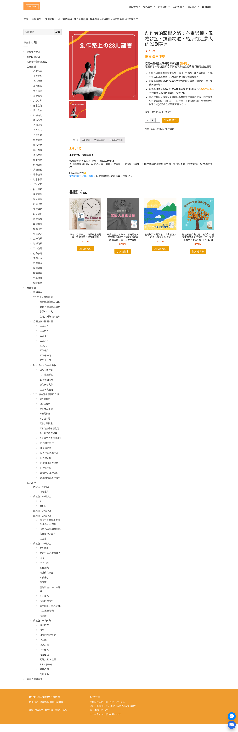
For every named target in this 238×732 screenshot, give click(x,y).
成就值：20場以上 (42, 515)
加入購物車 (170, 120)
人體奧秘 (37, 169)
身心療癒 (37, 80)
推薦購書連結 (155, 56)
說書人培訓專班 (35, 679)
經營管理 (37, 199)
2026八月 (44, 340)
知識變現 (49, 19)
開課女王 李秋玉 (48, 659)
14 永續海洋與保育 (49, 462)
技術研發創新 (46, 384)
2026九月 (44, 345)
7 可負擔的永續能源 (49, 428)
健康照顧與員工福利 (50, 301)
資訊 (75, 140)
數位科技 (37, 189)
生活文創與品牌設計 (50, 316)
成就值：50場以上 (42, 487)
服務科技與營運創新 (50, 306)
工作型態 (37, 248)
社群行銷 (37, 243)
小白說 (43, 639)
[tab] (75, 140)
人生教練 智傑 (47, 610)
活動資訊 (86, 140)
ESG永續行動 (46, 369)
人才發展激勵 (46, 374)
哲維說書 (44, 674)
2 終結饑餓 (45, 403)
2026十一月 (45, 355)
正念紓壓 (37, 76)
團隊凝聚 (37, 223)
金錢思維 (37, 125)
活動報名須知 (116, 140)
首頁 (25, 19)
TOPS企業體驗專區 (43, 297)
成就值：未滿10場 (42, 620)
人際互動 (37, 135)
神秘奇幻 (37, 115)
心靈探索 (37, 71)
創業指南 (37, 204)
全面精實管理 (46, 389)
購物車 (58, 709)
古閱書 (43, 538)
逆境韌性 (37, 282)
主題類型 (177, 6)
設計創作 (37, 110)
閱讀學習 (37, 273)
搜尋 (57, 32)
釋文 (42, 629)
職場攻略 (37, 228)
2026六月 (44, 330)
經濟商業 (37, 194)
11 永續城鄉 (45, 448)
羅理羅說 (44, 654)
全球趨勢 (37, 184)
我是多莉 (44, 669)
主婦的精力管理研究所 (81, 176)
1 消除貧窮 (45, 398)
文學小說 (37, 100)
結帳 (65, 709)
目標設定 (37, 268)
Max (42, 557)
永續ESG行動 (46, 311)
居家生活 (37, 105)
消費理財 (37, 130)
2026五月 (44, 325)
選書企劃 (162, 6)
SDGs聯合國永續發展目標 (46, 394)
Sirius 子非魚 (46, 664)
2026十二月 (45, 360)
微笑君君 (44, 625)
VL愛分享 (44, 577)
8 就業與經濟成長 (48, 433)
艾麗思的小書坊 (48, 533)
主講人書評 (100, 140)
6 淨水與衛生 (46, 423)
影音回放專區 (157, 129)
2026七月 (44, 335)
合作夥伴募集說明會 (37, 61)
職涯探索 (37, 233)
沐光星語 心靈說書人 (50, 552)
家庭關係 (37, 154)
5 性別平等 (45, 418)
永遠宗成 (44, 644)
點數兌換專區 (207, 89)
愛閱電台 (185, 63)
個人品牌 (147, 6)
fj (40, 500)
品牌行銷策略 (46, 379)
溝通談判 (37, 258)
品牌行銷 (37, 238)
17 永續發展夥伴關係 (50, 477)
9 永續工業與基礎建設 (51, 438)
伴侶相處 (37, 144)
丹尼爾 (43, 582)
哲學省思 (37, 95)
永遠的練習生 (46, 600)
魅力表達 (37, 253)
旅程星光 (44, 567)
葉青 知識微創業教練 (50, 528)
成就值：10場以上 (42, 543)
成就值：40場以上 (42, 496)
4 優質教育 (45, 413)
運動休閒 (37, 120)
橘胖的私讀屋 (46, 572)
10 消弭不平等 (47, 443)
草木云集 (44, 649)
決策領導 (37, 218)
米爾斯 (43, 615)
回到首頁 (206, 6)
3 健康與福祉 (46, 408)
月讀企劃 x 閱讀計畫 (43, 321)
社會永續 (37, 179)
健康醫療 (37, 164)
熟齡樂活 (37, 159)
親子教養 (37, 149)
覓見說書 (44, 547)
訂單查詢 (49, 709)
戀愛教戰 (37, 140)
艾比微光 (44, 595)
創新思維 (37, 213)
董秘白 (43, 505)
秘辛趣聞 (37, 174)
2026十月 (44, 350)
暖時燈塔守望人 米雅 (50, 605)
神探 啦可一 (45, 562)
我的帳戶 (192, 6)
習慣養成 (37, 263)
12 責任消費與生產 (49, 453)
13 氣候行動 (45, 458)
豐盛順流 (37, 90)
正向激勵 (37, 85)
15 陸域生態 (45, 467)
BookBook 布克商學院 (44, 365)
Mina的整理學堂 (48, 634)
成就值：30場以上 (42, 510)
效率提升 (37, 278)
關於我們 (133, 6)
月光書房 (44, 491)
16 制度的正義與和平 (50, 472)
